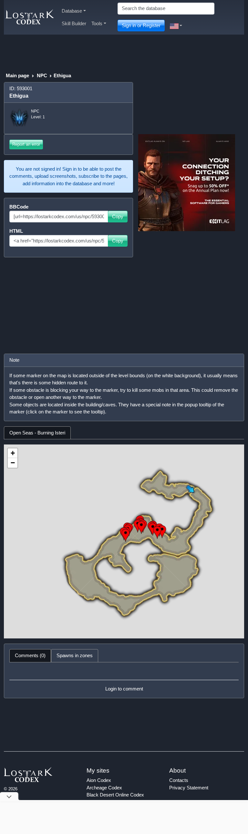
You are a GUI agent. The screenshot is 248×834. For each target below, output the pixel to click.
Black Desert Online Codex (115, 794)
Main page (17, 75)
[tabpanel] (124, 541)
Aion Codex (99, 780)
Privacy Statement (188, 787)
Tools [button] (96, 23)
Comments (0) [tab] (30, 655)
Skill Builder (74, 23)
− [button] (13, 463)
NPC (42, 75)
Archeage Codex (104, 787)
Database (72, 11)
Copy (117, 216)
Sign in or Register (141, 25)
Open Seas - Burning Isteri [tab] (37, 432)
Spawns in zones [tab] (75, 655)
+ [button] (13, 453)
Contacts (178, 780)
